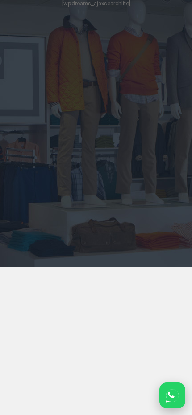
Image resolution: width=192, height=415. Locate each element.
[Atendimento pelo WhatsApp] (172, 395)
